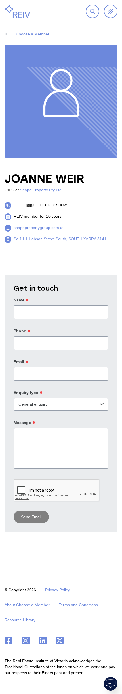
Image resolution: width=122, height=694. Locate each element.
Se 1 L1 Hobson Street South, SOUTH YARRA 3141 (60, 239)
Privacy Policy (57, 590)
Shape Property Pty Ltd (41, 190)
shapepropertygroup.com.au (39, 227)
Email (19, 361)
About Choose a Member (27, 605)
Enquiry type (26, 392)
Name (19, 300)
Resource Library (20, 620)
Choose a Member (32, 34)
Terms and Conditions (78, 605)
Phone (20, 331)
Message (22, 422)
